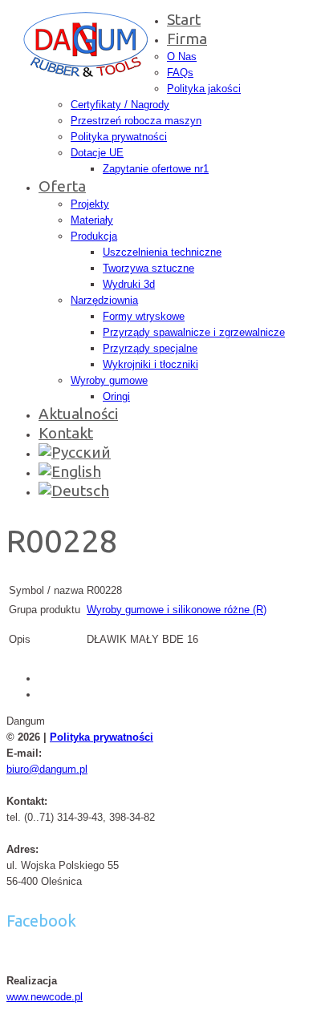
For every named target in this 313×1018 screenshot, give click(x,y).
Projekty (90, 204)
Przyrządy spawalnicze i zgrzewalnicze (194, 332)
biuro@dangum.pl (46, 769)
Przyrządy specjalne (150, 348)
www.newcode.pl (44, 997)
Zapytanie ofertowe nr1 (156, 169)
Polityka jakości (204, 89)
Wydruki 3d (129, 284)
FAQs (180, 73)
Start (184, 19)
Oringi (116, 396)
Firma (187, 38)
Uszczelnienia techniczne (162, 252)
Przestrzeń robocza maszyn (136, 121)
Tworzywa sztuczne (148, 268)
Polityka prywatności (119, 137)
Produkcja (94, 236)
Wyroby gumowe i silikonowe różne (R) (176, 610)
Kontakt (66, 433)
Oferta (62, 186)
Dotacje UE (97, 153)
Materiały (92, 220)
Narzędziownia (104, 300)
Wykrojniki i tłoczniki (150, 364)
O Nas (182, 56)
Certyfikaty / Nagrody (120, 105)
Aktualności (78, 413)
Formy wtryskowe (144, 316)
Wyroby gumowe (109, 380)
